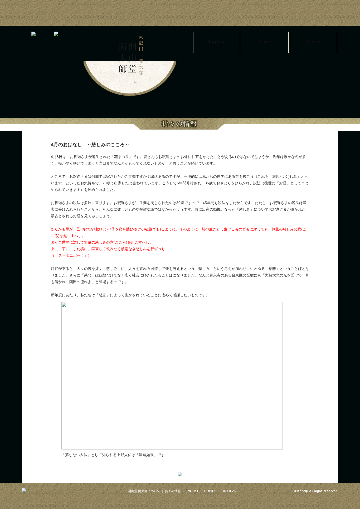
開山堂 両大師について (144, 491)
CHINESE (211, 491)
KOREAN (230, 491)
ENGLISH (193, 491)
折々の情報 (173, 491)
